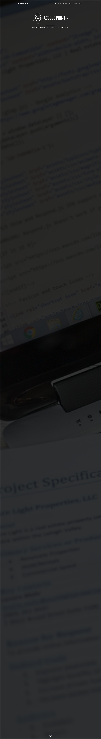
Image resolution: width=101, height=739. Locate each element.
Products (75, 3)
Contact (80, 3)
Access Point (23, 3)
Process (65, 3)
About (54, 3)
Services (59, 3)
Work (70, 3)
